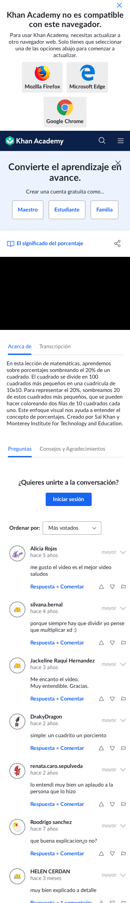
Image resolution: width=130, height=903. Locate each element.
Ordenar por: (24, 528)
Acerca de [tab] (19, 346)
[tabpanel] (65, 391)
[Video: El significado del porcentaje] (65, 293)
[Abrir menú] (121, 141)
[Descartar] (119, 5)
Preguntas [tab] (20, 449)
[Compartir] (117, 243)
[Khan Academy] (32, 141)
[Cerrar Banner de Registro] (118, 163)
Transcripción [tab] (55, 346)
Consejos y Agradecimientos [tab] (72, 449)
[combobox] (72, 528)
